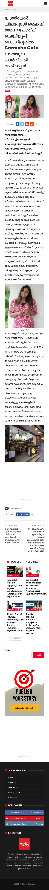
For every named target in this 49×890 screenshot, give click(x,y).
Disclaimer (12, 797)
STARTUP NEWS (13, 576)
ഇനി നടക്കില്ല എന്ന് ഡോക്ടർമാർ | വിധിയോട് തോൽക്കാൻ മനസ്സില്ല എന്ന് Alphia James (13, 535)
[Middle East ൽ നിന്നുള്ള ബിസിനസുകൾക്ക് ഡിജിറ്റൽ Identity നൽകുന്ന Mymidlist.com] (15, 606)
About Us (12, 782)
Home (10, 777)
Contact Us (13, 787)
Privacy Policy (14, 792)
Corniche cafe (16, 508)
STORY (7, 91)
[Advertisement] (24, 480)
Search (7, 650)
